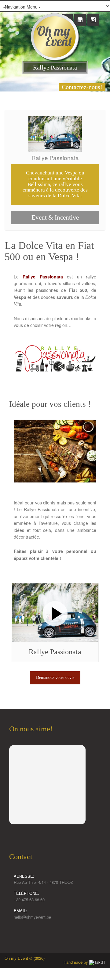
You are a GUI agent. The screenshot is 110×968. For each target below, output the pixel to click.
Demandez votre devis (55, 677)
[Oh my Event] (55, 31)
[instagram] (93, 16)
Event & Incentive (55, 217)
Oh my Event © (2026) (25, 958)
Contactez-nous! (82, 87)
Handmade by (76, 962)
